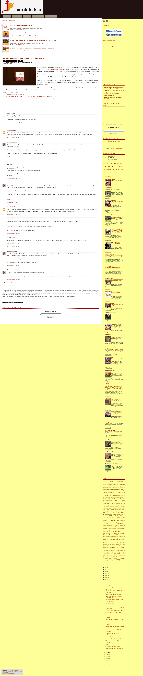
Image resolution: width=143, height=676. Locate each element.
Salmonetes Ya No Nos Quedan (112, 189)
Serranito (105, 547)
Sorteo (121, 547)
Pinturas (121, 536)
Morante (105, 528)
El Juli (121, 501)
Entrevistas (105, 505)
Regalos (123, 541)
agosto (107, 589)
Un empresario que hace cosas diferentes (115, 638)
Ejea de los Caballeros (112, 501)
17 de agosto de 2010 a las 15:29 (13, 125)
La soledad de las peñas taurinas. (21, 25)
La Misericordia (112, 520)
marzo (107, 660)
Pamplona (115, 533)
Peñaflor (105, 534)
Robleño (120, 542)
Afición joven (106, 482)
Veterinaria (110, 556)
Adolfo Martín (122, 481)
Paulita (121, 533)
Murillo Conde (105, 530)
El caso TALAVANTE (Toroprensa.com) (114, 610)
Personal (108, 536)
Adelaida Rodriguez (114, 481)
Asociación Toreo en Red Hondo (112, 242)
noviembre (108, 583)
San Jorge (118, 544)
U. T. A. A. (107, 383)
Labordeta (121, 520)
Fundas (115, 512)
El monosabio (108, 410)
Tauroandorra (105, 550)
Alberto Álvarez (111, 484)
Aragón (113, 486)
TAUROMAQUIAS (109, 357)
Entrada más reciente (7, 285)
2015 (104, 481)
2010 (106, 579)
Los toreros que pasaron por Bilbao (113, 594)
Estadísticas (105, 506)
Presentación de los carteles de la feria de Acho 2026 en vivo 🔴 (117, 360)
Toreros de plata (116, 553)
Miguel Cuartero (118, 526)
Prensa (121, 538)
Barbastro (121, 487)
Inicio (52, 285)
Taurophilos (107, 348)
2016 (107, 481)
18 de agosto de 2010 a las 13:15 (13, 279)
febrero (107, 662)
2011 (106, 577)
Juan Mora (105, 520)
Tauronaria (112, 550)
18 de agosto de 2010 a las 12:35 (13, 214)
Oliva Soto (111, 531)
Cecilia (112, 190)
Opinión (117, 531)
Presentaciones (106, 539)
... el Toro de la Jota (14, 670)
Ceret (121, 494)
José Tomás (116, 518)
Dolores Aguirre (106, 500)
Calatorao (111, 490)
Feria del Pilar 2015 (115, 509)
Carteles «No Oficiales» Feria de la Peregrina (114, 349)
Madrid (120, 523)
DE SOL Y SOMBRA (109, 254)
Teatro (122, 550)
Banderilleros (115, 487)
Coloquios (105, 495)
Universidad (121, 555)
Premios (115, 538)
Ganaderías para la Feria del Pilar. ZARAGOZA (23, 58)
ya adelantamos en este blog (57, 69)
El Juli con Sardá (109, 636)
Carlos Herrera (120, 492)
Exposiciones (111, 506)
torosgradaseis (108, 291)
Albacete (104, 484)
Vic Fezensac (122, 556)
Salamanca (105, 544)
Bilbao (108, 489)
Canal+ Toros (117, 490)
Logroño (119, 522)
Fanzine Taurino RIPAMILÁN (18, 33)
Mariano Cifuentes (119, 525)
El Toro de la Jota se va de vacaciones (114, 605)
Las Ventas (105, 522)
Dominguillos (108, 398)
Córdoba (121, 495)
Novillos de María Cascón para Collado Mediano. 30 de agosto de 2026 (117, 217)
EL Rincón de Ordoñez (110, 179)
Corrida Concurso (106, 497)
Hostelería (123, 514)
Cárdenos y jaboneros (110, 214)
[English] (104, 21)
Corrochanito (10, 130)
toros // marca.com (109, 303)
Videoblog (116, 558)
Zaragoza (10, 63)
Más (23, 29)
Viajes (115, 556)
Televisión (105, 552)
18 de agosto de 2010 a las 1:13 (13, 178)
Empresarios (106, 503)
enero (107, 664)
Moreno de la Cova (112, 528)
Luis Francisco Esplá (113, 523)
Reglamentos (107, 542)
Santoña (116, 545)
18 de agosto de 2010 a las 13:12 (13, 265)
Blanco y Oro (108, 422)
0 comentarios (19, 29)
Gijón (114, 514)
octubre (107, 585)
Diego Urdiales (108, 498)
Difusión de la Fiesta (118, 498)
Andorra (106, 486)
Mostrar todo (122, 473)
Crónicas (114, 497)
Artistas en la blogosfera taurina (113, 646)
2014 (106, 571)
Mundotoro (40, 67)
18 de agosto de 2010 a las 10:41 (13, 202)
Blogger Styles (6, 672)
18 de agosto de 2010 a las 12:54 (13, 233)
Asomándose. (114, 313)
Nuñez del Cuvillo (119, 530)
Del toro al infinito (109, 266)
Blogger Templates (6, 671)
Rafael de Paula (121, 539)
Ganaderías (108, 514)
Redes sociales (116, 541)
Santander (111, 545)
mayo (107, 656)
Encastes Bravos (109, 278)
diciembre (108, 581)
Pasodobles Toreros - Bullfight (113, 167)
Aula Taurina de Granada (110, 451)
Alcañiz (116, 484)
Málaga (104, 525)
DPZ (116, 500)
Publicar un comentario (7, 282)
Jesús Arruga (111, 517)
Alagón (122, 482)
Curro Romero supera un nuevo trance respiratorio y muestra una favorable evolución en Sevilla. (112, 268)
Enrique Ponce (120, 503)
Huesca (106, 515)
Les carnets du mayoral (110, 323)
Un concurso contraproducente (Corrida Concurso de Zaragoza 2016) (33, 40)
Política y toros (106, 538)
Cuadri (118, 497)
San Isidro (112, 544)
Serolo (120, 545)
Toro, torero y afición (109, 370)
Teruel (110, 552)
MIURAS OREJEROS (115, 243)
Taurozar (117, 550)
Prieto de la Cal (113, 539)
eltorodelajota (10, 142)
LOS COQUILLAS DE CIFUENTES (112, 463)
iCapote (107, 644)
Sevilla (109, 547)
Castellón (105, 493)
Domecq (111, 500)
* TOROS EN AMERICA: (110, 423)
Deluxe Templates (18, 671)
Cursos (123, 497)
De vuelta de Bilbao (110, 603)
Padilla (109, 533)
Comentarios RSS (38, 16)
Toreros (121, 552)
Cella (117, 493)
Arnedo (118, 486)
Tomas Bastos (114, 324)
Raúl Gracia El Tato (108, 541)
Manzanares (110, 525)
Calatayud (105, 490)
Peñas (117, 534)
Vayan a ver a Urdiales (115, 411)
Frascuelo (111, 512)
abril (107, 658)
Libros (111, 522)
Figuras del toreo (112, 511)
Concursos (114, 495)
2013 (106, 573)
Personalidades (115, 536)
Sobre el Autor (16, 16)
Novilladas (112, 530)
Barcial (104, 489)
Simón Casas (115, 547)
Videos (121, 558)
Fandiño (117, 506)
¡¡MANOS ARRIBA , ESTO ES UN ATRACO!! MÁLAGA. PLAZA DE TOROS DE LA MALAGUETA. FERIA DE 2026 (116, 232)
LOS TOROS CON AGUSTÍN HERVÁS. (113, 228)
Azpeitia (109, 487)
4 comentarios (19, 44)
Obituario (105, 531)
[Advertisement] (21, 102)
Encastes (113, 503)
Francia (105, 512)
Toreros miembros (51, 16)
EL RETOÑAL (108, 334)
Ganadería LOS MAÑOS (110, 312)
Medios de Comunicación (108, 526)
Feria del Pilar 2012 (114, 508)
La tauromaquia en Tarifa (110, 200)
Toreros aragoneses (107, 553)
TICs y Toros (115, 552)
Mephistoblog (9, 673)
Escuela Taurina (113, 505)
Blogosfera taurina (117, 489)
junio (107, 654)
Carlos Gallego (112, 492)
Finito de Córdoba (121, 511)
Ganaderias (122, 512)
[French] (107, 21)
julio (107, 652)
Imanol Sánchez (115, 515)
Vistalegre (105, 560)
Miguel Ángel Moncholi (115, 453)
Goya (117, 514)
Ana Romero (122, 484)
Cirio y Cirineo (108, 439)
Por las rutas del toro (110, 430)
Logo (115, 522)
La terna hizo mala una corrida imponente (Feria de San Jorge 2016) (32, 48)
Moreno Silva (120, 528)
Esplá (121, 505)
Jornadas (118, 517)
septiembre (108, 587)
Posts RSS (27, 16)
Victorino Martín (108, 558)
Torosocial (110, 555)
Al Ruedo (7, 16)
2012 (106, 575)
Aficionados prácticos (115, 482)
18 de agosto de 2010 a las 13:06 (13, 246)
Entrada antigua (95, 285)
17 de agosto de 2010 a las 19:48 (13, 137)
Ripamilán (114, 542)
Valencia (104, 556)
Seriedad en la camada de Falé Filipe (112, 431)
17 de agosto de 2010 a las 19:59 (13, 159)
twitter (115, 555)
